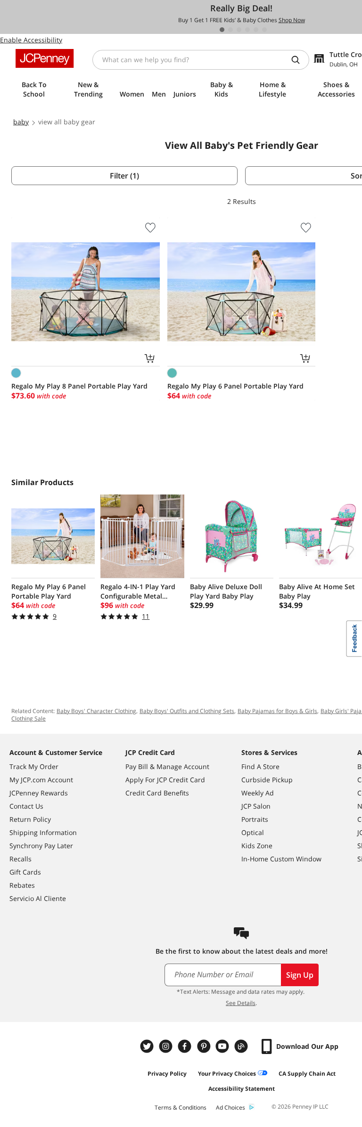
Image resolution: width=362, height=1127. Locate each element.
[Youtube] (223, 1046)
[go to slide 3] (239, 29)
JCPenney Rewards (38, 792)
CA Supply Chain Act (307, 1074)
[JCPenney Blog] (242, 1046)
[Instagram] (166, 1046)
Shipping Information (43, 832)
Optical (252, 832)
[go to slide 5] (256, 29)
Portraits (254, 819)
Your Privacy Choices (227, 1074)
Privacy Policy (167, 1074)
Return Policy (30, 819)
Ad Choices (230, 1107)
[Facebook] (185, 1046)
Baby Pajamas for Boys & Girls (277, 711)
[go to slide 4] (247, 29)
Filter (124, 175)
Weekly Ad (257, 792)
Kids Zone (256, 845)
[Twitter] (148, 1046)
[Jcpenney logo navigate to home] (44, 58)
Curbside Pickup (267, 779)
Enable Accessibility (31, 39)
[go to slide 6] (264, 29)
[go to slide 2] (230, 29)
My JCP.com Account (41, 779)
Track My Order (33, 766)
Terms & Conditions (180, 1107)
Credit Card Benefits (157, 792)
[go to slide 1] (222, 29)
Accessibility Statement (241, 1089)
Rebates (22, 885)
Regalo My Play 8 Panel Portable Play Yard (79, 385)
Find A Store (260, 766)
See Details (240, 1003)
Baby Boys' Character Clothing (96, 711)
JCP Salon (256, 806)
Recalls (20, 858)
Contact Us (26, 806)
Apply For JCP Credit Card (165, 779)
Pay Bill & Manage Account (167, 766)
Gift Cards (25, 872)
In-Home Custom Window (281, 858)
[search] (299, 59)
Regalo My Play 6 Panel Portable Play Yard (235, 385)
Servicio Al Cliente (37, 898)
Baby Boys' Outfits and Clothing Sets (187, 711)
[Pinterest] (204, 1046)
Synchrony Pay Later (41, 845)
